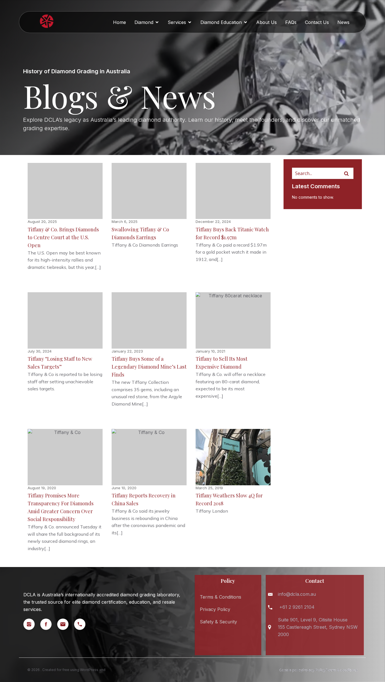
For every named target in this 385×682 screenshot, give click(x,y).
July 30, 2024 (40, 351)
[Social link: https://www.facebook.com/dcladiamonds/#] (48, 624)
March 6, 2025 (125, 221)
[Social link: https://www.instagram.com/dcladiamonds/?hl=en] (31, 624)
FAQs (291, 22)
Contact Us (317, 22)
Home (119, 22)
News (343, 22)
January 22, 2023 (127, 351)
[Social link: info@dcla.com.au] (65, 624)
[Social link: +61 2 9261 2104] (82, 624)
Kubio (111, 670)
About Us (266, 22)
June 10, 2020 (124, 488)
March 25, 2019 (209, 488)
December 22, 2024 (213, 221)
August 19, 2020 (42, 488)
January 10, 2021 (210, 351)
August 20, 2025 (42, 221)
